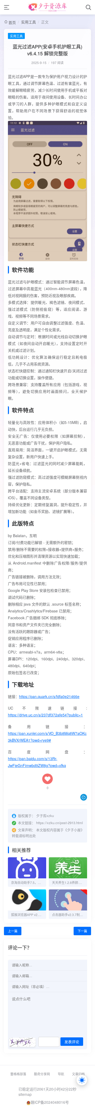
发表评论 (71, 1042)
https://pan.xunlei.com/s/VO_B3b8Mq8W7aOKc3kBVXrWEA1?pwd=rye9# (47, 737)
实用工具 (28, 21)
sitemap (25, 1094)
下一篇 (82, 931)
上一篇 (12, 931)
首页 (12, 22)
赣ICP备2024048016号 (50, 1102)
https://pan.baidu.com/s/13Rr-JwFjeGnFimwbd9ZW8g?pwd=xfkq (37, 762)
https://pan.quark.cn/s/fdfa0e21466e (49, 696)
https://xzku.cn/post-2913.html (59, 822)
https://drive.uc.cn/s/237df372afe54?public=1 (45, 714)
